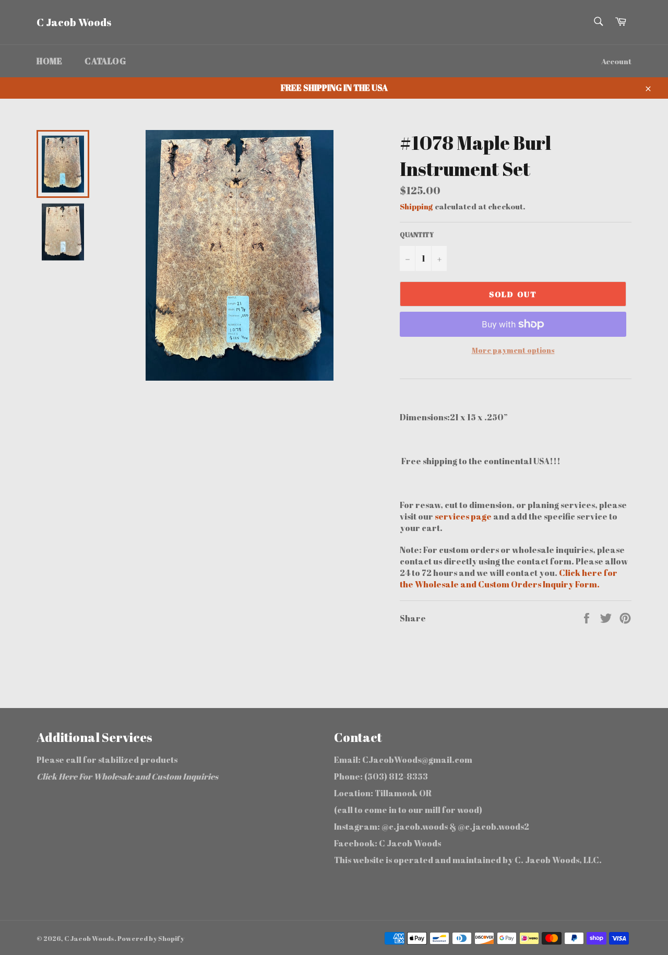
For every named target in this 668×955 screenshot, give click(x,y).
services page (464, 516)
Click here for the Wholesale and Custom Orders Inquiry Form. (508, 578)
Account (616, 61)
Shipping (416, 206)
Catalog (105, 61)
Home (49, 61)
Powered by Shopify (150, 938)
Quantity (417, 234)
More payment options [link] (513, 350)
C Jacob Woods (74, 22)
